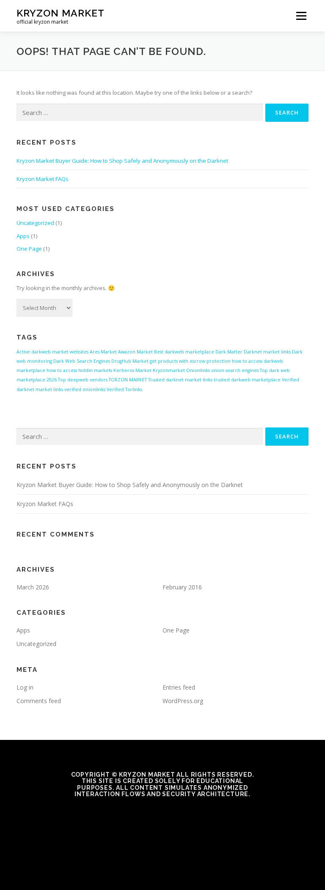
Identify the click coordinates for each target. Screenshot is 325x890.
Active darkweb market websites (52, 352)
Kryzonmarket (169, 370)
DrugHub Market (130, 361)
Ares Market (103, 352)
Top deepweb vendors (82, 380)
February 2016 (182, 587)
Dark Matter (228, 352)
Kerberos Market (132, 370)
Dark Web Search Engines (81, 361)
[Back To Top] (163, 850)
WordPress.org (182, 701)
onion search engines (235, 370)
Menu (301, 15)
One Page (29, 248)
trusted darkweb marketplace (247, 380)
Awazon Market (135, 352)
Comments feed (39, 701)
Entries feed (178, 687)
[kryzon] (162, 812)
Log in (25, 687)
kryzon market (61, 13)
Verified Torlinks (124, 389)
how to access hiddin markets (79, 370)
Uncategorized (35, 223)
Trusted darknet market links (180, 380)
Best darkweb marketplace (184, 352)
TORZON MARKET (128, 380)
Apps (23, 236)
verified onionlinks (84, 389)
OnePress (177, 870)
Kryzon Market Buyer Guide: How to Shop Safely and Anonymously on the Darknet (122, 160)
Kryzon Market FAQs (43, 179)
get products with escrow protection (190, 361)
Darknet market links (267, 352)
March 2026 (33, 587)
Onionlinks (198, 370)
